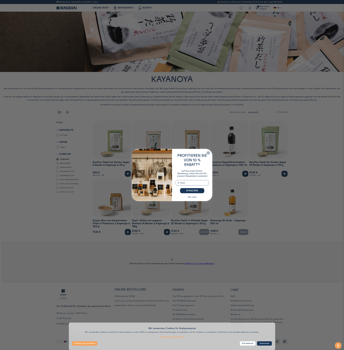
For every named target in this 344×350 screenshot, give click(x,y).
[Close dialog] (208, 153)
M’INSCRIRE (192, 191)
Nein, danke (192, 197)
